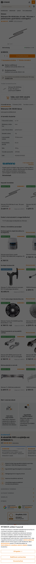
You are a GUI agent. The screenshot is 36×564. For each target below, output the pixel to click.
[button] (5, 543)
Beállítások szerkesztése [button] (18, 557)
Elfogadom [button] (18, 551)
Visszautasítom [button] (18, 561)
